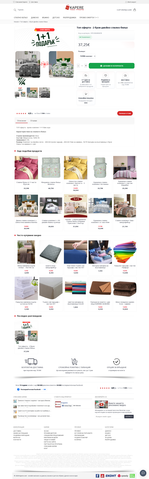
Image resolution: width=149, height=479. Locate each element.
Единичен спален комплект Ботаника (100, 183)
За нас (46, 431)
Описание (21, 120)
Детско (108, 435)
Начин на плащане (20, 433)
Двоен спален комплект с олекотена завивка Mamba (26, 221)
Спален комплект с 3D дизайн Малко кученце (51, 221)
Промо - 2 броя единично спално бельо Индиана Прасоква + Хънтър (75, 221)
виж (85, 103)
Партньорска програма (53, 444)
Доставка (17, 431)
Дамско (108, 431)
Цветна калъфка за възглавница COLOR (76, 303)
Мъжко (107, 433)
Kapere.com (23, 476)
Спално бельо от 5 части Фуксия (26, 183)
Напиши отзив (125, 113)
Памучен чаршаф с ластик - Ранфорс (125, 267)
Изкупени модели (51, 437)
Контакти (17, 439)
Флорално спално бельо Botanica (51, 183)
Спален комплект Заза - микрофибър (124, 221)
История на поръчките (83, 433)
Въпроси (16, 437)
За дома (108, 437)
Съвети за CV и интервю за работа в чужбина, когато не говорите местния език (34, 411)
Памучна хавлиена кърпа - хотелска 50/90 (26, 303)
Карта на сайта (50, 442)
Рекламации (79, 435)
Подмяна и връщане (21, 435)
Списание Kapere (50, 446)
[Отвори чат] (143, 473)
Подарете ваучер (81, 437)
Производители (50, 433)
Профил (77, 431)
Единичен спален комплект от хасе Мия (100, 221)
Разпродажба (110, 439)
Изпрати (129, 416)
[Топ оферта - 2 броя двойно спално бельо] (21, 92)
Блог (46, 448)
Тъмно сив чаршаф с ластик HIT (51, 303)
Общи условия (49, 439)
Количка (77, 439)
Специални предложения (53, 435)
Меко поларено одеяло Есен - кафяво (125, 303)
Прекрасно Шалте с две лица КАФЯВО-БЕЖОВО (100, 303)
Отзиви (33, 120)
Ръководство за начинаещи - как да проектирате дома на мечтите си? (34, 416)
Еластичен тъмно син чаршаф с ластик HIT (75, 267)
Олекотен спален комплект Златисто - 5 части (75, 183)
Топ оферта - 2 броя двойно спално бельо (26, 347)
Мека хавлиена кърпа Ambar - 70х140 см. (26, 267)
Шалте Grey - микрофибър (51, 267)
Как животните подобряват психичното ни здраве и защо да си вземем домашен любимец (34, 405)
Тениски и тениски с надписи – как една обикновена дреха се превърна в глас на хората (34, 400)
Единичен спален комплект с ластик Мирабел (125, 183)
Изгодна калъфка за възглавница (100, 267)
